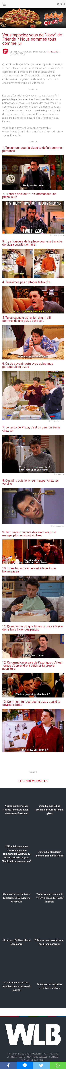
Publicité (36, 1054)
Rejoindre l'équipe (18, 1054)
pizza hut (54, 51)
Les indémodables (33, 780)
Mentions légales (37, 1057)
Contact (54, 1057)
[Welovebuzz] (14, 4)
